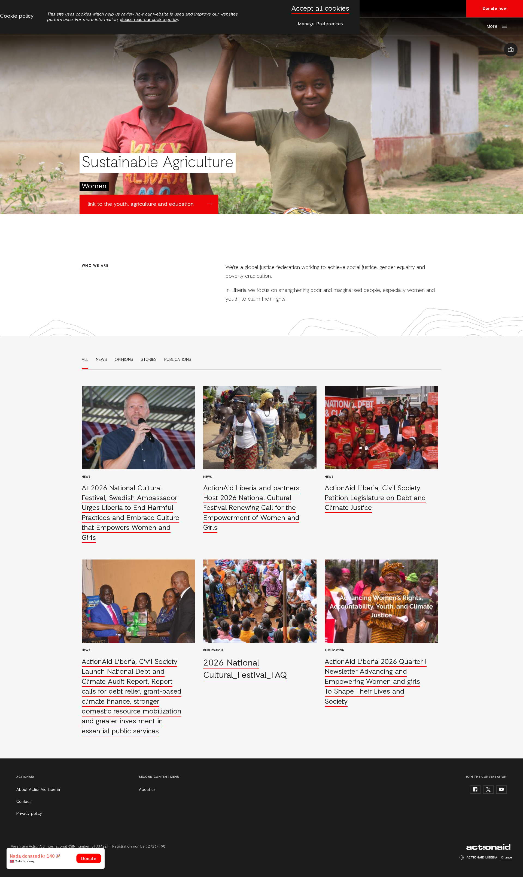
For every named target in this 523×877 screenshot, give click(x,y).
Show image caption (511, 49)
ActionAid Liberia (489, 847)
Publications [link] (177, 359)
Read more (138, 464)
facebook (475, 789)
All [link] (85, 359)
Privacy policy (29, 813)
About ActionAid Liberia (38, 790)
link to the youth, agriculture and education (141, 204)
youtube (501, 789)
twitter (488, 789)
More (491, 26)
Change (506, 857)
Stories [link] (149, 359)
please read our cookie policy (149, 20)
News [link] (101, 359)
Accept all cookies (320, 9)
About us (147, 790)
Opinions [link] (124, 359)
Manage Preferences (320, 24)
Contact (23, 802)
